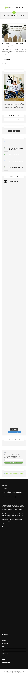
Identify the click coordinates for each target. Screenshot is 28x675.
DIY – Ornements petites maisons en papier (15, 143)
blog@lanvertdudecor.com (12, 521)
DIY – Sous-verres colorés (16, 161)
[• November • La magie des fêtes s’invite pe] (14, 300)
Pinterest (15, 506)
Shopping (4, 640)
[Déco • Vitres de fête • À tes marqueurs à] (14, 191)
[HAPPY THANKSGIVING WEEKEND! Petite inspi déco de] (14, 324)
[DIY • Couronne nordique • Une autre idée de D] (14, 251)
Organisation (5, 653)
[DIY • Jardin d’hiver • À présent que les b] (14, 288)
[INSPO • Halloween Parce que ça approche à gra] (14, 336)
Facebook (6, 506)
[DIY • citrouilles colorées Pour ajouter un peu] (14, 385)
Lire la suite (7, 59)
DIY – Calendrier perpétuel (16, 167)
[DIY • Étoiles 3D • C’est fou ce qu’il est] (14, 203)
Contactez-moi (6, 662)
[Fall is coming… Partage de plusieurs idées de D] (14, 397)
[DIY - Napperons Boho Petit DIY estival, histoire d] (14, 421)
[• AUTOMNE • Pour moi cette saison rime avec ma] (14, 360)
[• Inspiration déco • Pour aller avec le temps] (14, 373)
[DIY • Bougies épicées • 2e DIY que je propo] (14, 275)
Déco (3, 637)
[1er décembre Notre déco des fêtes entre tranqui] (14, 215)
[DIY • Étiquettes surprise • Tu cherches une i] (14, 227)
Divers (3, 656)
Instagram (10, 506)
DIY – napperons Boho (14, 154)
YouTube (22, 506)
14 (2, 63)
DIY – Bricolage (5, 646)
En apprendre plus (8, 497)
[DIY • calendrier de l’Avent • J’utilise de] (14, 239)
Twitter (18, 506)
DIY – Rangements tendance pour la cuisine (16, 149)
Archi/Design (5, 643)
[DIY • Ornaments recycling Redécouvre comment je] (14, 263)
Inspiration (4, 649)
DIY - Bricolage (5, 46)
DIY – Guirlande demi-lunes (13, 44)
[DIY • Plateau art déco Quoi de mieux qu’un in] (14, 409)
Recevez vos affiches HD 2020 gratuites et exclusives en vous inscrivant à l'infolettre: (12, 456)
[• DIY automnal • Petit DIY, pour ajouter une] (14, 348)
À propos (4, 659)
